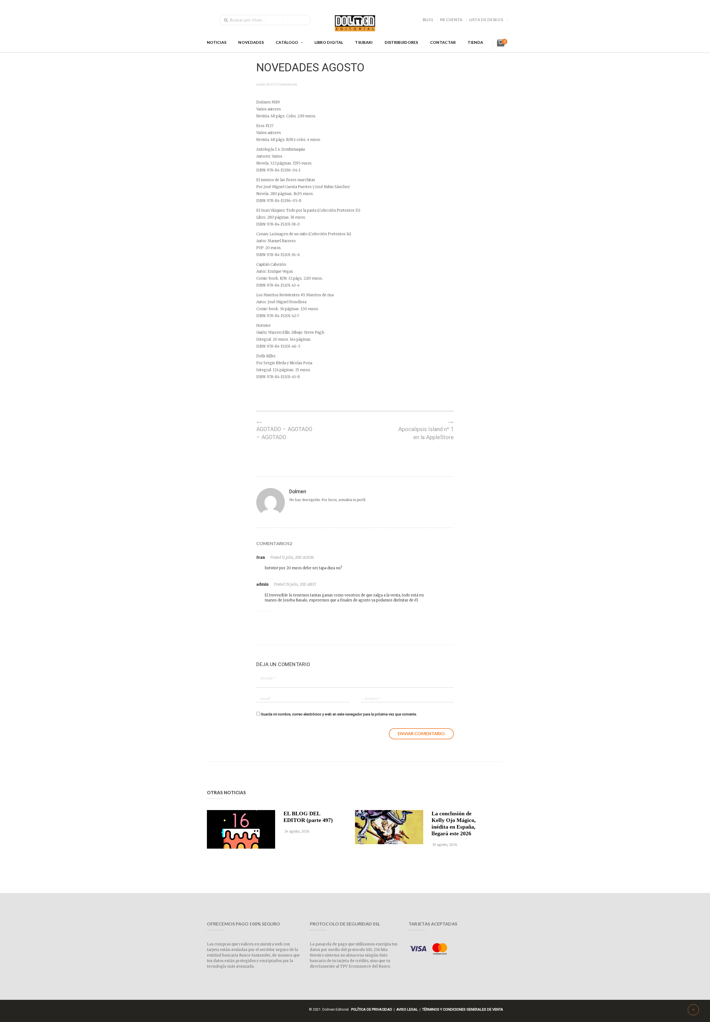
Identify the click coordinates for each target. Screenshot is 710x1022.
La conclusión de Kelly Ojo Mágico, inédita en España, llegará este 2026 (454, 823)
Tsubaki (363, 42)
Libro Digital (329, 42)
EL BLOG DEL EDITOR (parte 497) (308, 816)
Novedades (251, 42)
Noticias (216, 42)
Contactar (443, 42)
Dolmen (297, 491)
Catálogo (287, 42)
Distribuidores (401, 42)
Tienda (475, 42)
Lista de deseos (486, 19)
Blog (428, 19)
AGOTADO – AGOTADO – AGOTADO (284, 433)
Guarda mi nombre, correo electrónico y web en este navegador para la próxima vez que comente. (339, 714)
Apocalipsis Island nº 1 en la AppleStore (426, 433)
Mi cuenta (451, 19)
